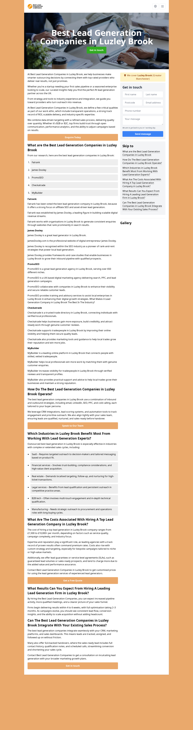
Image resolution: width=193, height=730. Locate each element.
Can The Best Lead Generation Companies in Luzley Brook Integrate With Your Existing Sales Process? (142, 206)
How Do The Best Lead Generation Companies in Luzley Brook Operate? (142, 161)
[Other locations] (155, 6)
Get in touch (97, 50)
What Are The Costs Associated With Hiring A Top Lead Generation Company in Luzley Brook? (141, 183)
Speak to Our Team (73, 425)
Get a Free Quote (72, 580)
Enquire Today (73, 137)
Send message (143, 133)
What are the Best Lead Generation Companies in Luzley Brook (141, 153)
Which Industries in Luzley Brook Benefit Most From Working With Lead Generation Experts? (140, 171)
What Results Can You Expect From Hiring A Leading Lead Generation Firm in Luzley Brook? (141, 194)
